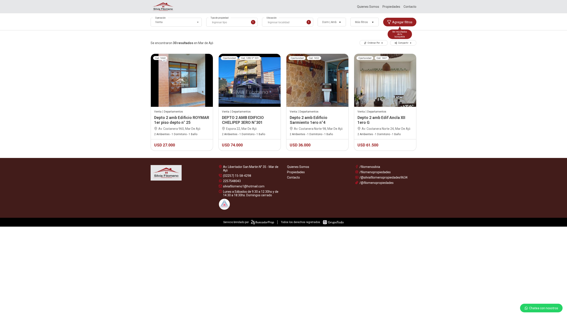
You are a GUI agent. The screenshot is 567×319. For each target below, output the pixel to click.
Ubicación (271, 18)
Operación (160, 18)
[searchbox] (233, 23)
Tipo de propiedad (220, 18)
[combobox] (231, 22)
